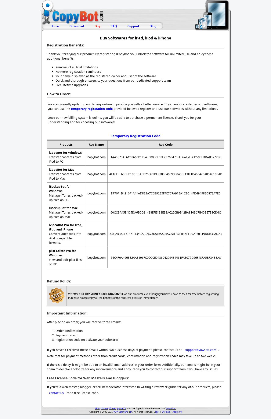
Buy (97, 26)
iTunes (112, 408)
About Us (177, 411)
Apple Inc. (171, 408)
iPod (97, 408)
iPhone (104, 408)
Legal (156, 411)
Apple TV (121, 408)
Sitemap (166, 411)
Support (133, 26)
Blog (153, 26)
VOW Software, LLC (123, 411)
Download (76, 26)
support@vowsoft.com (200, 350)
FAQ (114, 26)
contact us (56, 393)
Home (55, 26)
